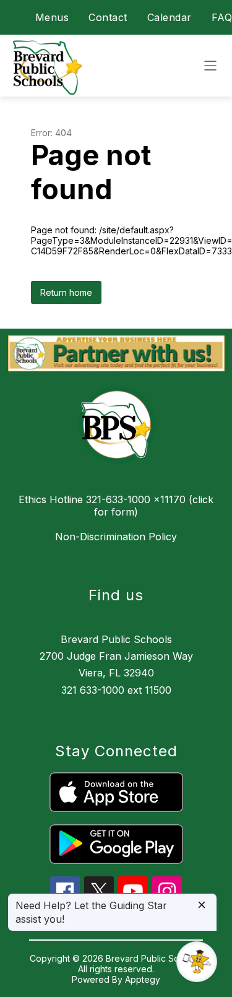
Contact (107, 17)
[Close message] (201, 906)
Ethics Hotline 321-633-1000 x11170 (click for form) (116, 505)
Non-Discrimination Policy (116, 536)
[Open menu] (210, 65)
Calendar (169, 17)
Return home (66, 292)
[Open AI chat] (196, 961)
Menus (52, 17)
